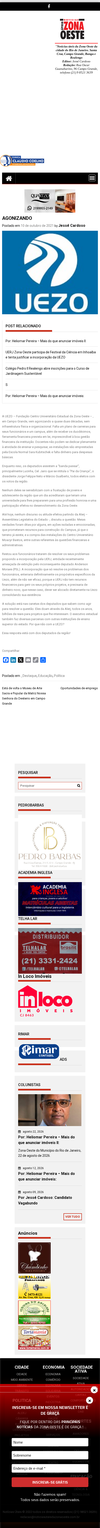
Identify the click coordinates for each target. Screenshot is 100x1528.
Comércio (53, 1379)
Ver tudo (72, 1216)
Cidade (22, 1374)
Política (59, 676)
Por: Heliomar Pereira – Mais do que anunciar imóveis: (45, 396)
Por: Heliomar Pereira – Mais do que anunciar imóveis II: (46, 341)
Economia (53, 1374)
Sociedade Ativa (81, 1380)
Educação (45, 676)
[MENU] (92, 178)
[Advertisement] (50, 118)
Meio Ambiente (22, 1379)
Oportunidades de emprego (79, 688)
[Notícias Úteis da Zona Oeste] (9, 178)
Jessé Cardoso (71, 225)
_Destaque (29, 676)
